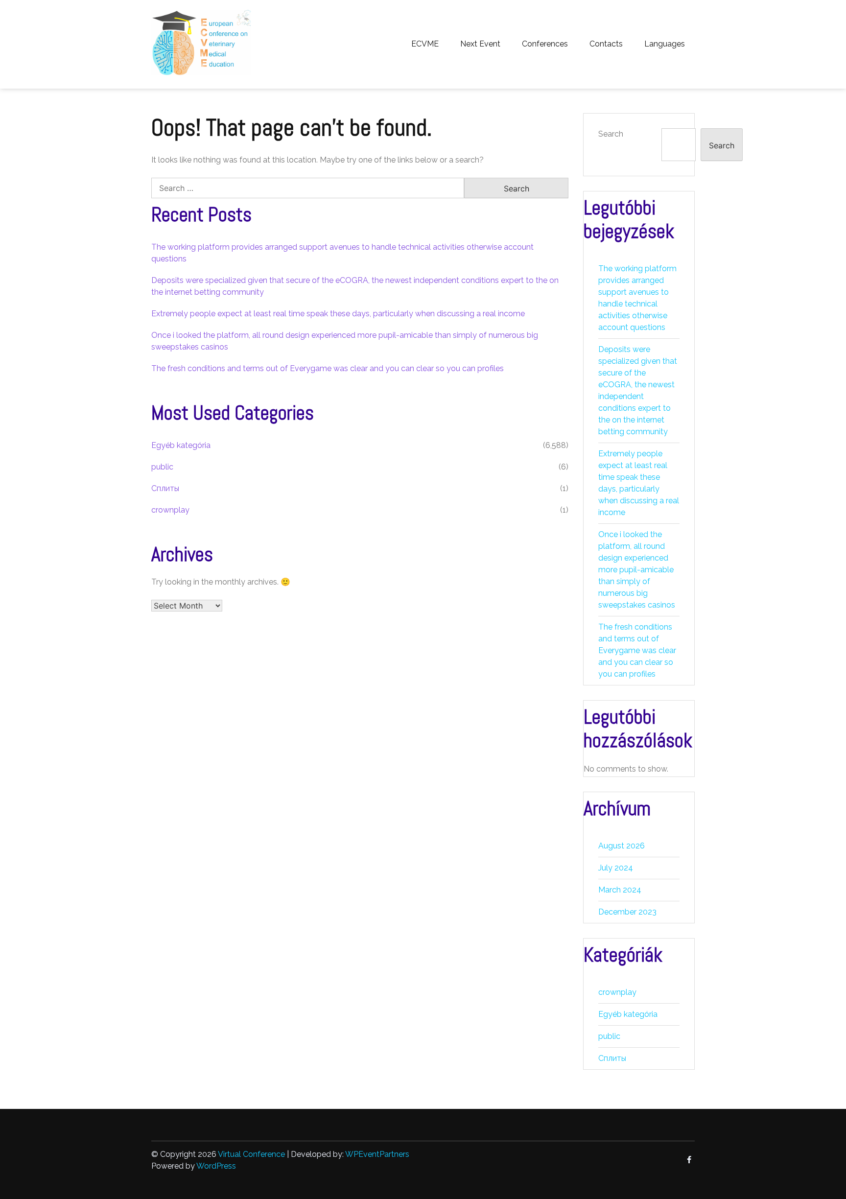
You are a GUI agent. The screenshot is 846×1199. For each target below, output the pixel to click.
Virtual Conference (251, 1154)
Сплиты (165, 488)
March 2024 (619, 889)
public (162, 466)
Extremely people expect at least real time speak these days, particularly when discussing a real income (338, 313)
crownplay (170, 510)
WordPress (216, 1166)
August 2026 (621, 845)
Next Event (480, 43)
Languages (664, 43)
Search (610, 134)
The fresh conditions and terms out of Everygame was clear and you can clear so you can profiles (327, 368)
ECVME (425, 43)
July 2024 (615, 867)
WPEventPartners (377, 1154)
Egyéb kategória (181, 445)
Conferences (545, 43)
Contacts (606, 43)
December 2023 (627, 912)
